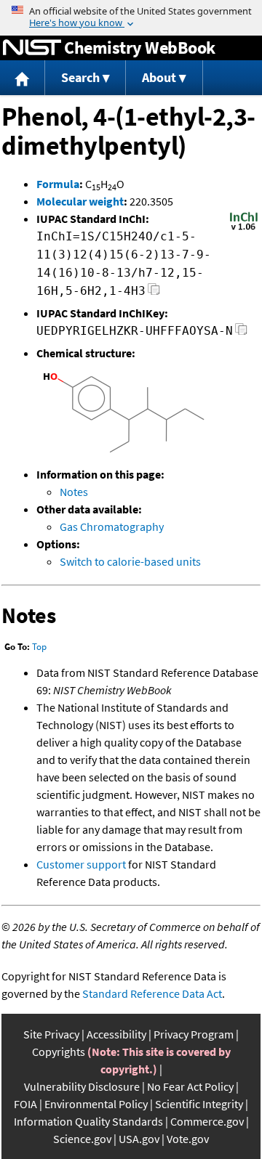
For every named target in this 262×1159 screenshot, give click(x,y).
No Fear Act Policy (190, 1086)
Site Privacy (51, 1034)
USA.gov (139, 1138)
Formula (57, 183)
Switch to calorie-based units (130, 561)
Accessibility (116, 1034)
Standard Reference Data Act (152, 993)
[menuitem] (22, 78)
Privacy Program (194, 1034)
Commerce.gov (207, 1121)
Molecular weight (80, 201)
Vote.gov (188, 1138)
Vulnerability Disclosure (82, 1086)
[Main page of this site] (22, 78)
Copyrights (58, 1051)
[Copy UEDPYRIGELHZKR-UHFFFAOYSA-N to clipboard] (241, 333)
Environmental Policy (96, 1104)
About (159, 77)
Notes (74, 491)
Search (80, 77)
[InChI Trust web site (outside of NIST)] (244, 228)
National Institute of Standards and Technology (32, 47)
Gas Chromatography (112, 526)
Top (39, 646)
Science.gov (82, 1138)
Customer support (81, 864)
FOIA (25, 1104)
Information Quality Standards (88, 1121)
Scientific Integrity (199, 1104)
